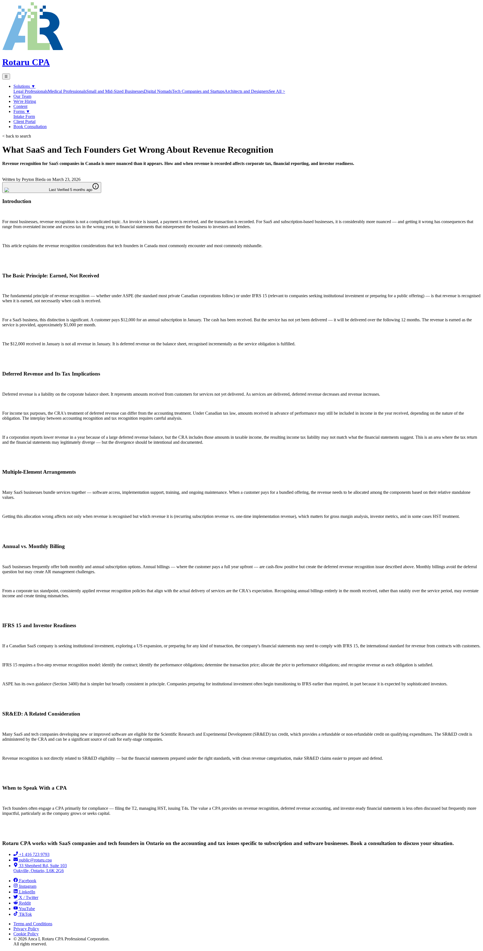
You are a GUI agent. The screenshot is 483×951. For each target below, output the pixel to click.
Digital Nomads (158, 91)
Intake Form (24, 116)
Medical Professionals (67, 91)
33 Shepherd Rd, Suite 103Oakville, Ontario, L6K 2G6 (40, 868)
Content (20, 106)
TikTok (25, 914)
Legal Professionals (30, 91)
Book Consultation (30, 126)
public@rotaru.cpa (35, 860)
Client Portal (24, 121)
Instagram (27, 886)
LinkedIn (27, 891)
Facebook (27, 880)
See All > (277, 91)
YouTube (27, 908)
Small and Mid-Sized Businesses (115, 91)
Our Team (22, 96)
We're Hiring (24, 101)
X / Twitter (28, 897)
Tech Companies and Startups (198, 91)
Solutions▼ (24, 86)
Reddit (25, 903)
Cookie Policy (26, 933)
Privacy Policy (26, 928)
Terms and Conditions (32, 923)
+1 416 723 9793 (34, 854)
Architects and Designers (246, 91)
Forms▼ (21, 111)
